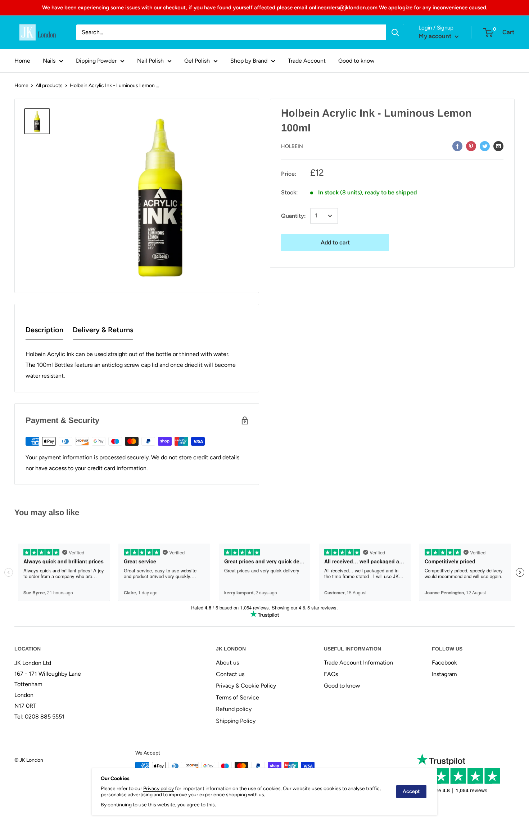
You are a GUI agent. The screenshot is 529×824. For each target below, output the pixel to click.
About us (227, 662)
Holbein (292, 146)
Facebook (444, 662)
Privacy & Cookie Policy (246, 685)
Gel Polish (197, 60)
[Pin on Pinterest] (471, 145)
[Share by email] (498, 145)
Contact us (230, 674)
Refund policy (234, 709)
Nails (49, 60)
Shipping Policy (236, 720)
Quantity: (293, 215)
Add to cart (335, 242)
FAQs (331, 674)
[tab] (44, 331)
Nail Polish (150, 60)
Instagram (444, 674)
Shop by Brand (248, 60)
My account (436, 36)
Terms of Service (237, 697)
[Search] (395, 32)
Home (22, 60)
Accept (411, 791)
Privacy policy (158, 788)
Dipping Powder (96, 60)
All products (49, 85)
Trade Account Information (358, 662)
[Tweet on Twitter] (485, 145)
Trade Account (307, 60)
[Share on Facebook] (457, 145)
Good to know (356, 60)
